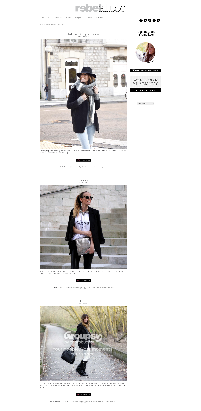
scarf (89, 166)
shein (92, 166)
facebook (59, 18)
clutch (89, 287)
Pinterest (89, 18)
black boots (78, 401)
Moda (68, 166)
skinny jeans (103, 166)
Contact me (100, 18)
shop (49, 18)
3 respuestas (83, 402)
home (42, 18)
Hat (86, 166)
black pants (81, 287)
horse (83, 301)
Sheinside (96, 166)
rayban (101, 287)
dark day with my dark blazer (83, 34)
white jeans (106, 401)
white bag (100, 401)
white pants (113, 401)
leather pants (95, 287)
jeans (92, 401)
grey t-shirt (87, 401)
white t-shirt (110, 287)
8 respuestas (83, 288)
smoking (83, 180)
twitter (68, 18)
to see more (83, 160)
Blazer (86, 287)
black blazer (82, 166)
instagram (78, 18)
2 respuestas (83, 168)
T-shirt (104, 287)
